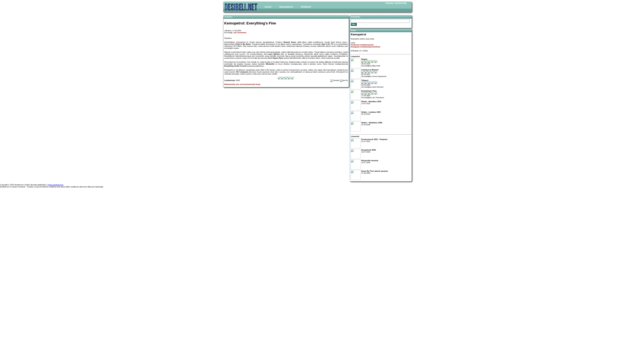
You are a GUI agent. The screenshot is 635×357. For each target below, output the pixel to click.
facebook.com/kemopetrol (362, 45)
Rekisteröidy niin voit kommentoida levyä (242, 84)
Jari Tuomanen (239, 33)
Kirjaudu (389, 3)
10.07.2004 (369, 161)
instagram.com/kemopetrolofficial (365, 47)
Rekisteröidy (401, 3)
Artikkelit (306, 6)
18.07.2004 (368, 151)
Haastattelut (286, 6)
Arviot (268, 6)
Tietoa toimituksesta (55, 185)
